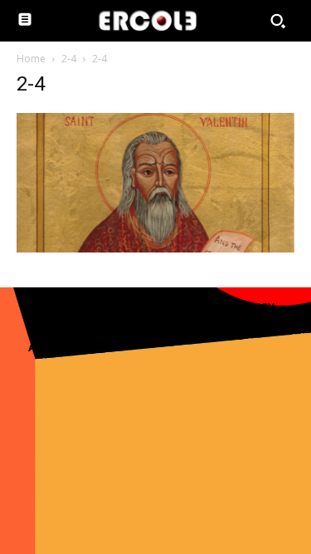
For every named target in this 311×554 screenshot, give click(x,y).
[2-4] (155, 248)
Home (31, 58)
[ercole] (147, 21)
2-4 (68, 58)
